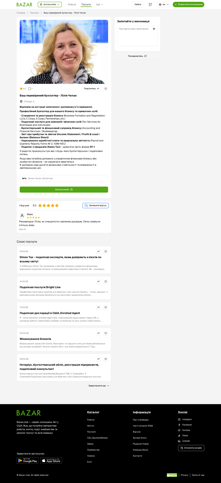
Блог (89, 461)
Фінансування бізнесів (35, 339)
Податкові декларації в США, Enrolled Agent (50, 313)
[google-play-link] (27, 460)
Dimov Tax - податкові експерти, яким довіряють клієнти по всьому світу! (60, 259)
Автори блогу (140, 437)
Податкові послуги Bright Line (40, 287)
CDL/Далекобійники (97, 437)
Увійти (138, 4)
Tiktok (185, 435)
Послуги (86, 4)
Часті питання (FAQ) (143, 425)
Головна (21, 12)
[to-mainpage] (29, 413)
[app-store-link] (51, 460)
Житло (90, 425)
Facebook (187, 424)
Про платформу (141, 419)
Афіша (90, 443)
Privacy (184, 475)
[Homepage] (24, 4)
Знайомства (93, 449)
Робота (72, 4)
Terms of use (198, 475)
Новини (91, 455)
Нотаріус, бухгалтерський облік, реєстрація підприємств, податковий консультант (59, 367)
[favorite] (105, 88)
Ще (98, 4)
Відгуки (137, 431)
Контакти (137, 455)
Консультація (62, 189)
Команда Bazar (140, 449)
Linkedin (186, 441)
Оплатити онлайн (193, 447)
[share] (98, 251)
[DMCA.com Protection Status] (172, 475)
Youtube (186, 430)
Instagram (187, 419)
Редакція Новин (141, 443)
